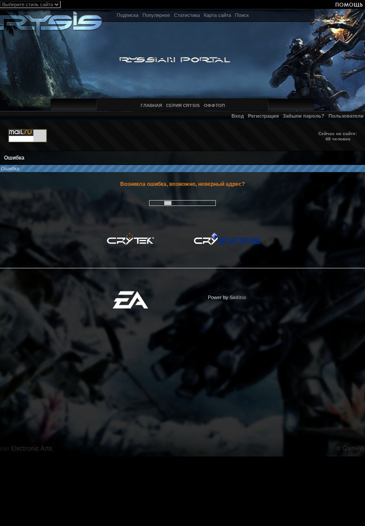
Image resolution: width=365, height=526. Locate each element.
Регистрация (263, 116)
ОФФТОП (214, 105)
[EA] (130, 293)
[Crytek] (130, 235)
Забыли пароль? (303, 116)
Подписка (127, 15)
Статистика (187, 15)
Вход (237, 116)
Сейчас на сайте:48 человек (337, 136)
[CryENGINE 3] (227, 235)
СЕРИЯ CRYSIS (183, 105)
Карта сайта (217, 15)
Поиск (242, 15)
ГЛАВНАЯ (151, 105)
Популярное (156, 15)
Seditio (238, 297)
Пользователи (346, 116)
